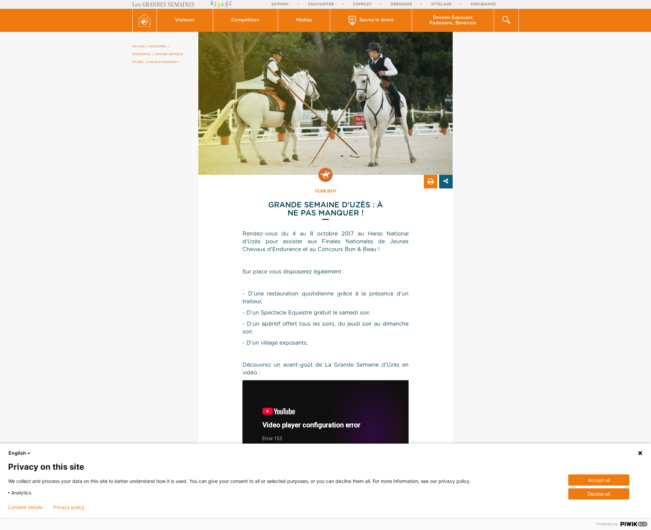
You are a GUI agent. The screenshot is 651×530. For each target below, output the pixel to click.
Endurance (483, 4)
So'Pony (280, 4)
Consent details (25, 507)
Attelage (441, 4)
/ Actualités (156, 46)
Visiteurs (185, 20)
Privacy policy (68, 507)
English (17, 453)
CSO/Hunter (321, 4)
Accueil (138, 46)
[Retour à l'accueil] (144, 20)
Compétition (245, 20)
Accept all (599, 480)
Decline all (599, 494)
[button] (185, 20)
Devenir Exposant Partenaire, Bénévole (453, 20)
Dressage (401, 4)
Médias (304, 20)
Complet (362, 4)
